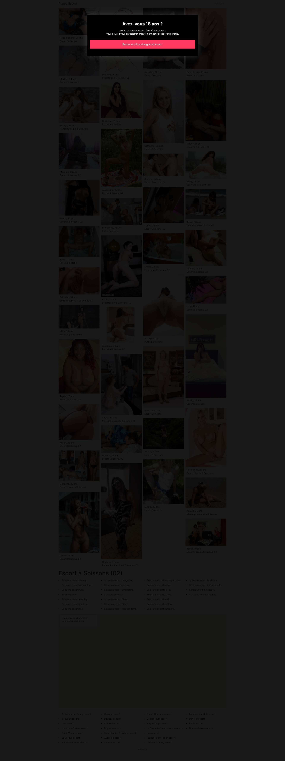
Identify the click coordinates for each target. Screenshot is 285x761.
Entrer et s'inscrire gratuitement (142, 44)
